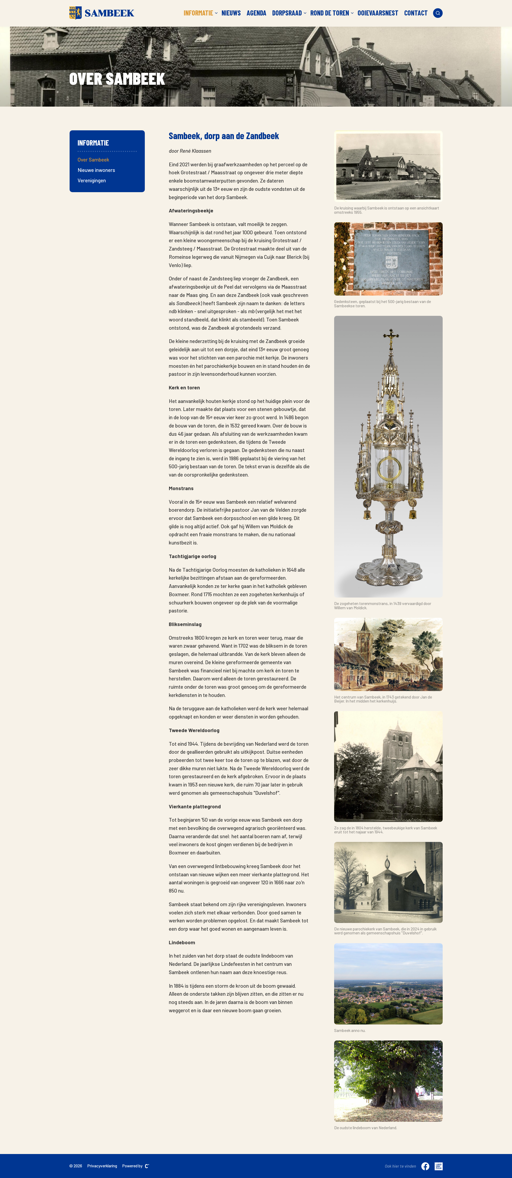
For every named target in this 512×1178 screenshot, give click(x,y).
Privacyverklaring (102, 1165)
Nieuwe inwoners (96, 170)
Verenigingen (92, 180)
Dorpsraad (287, 12)
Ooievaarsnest (378, 12)
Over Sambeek (93, 159)
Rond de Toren (329, 12)
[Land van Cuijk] (439, 1166)
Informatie (198, 12)
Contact (416, 12)
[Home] (101, 13)
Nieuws (231, 12)
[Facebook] (425, 1166)
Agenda (256, 12)
